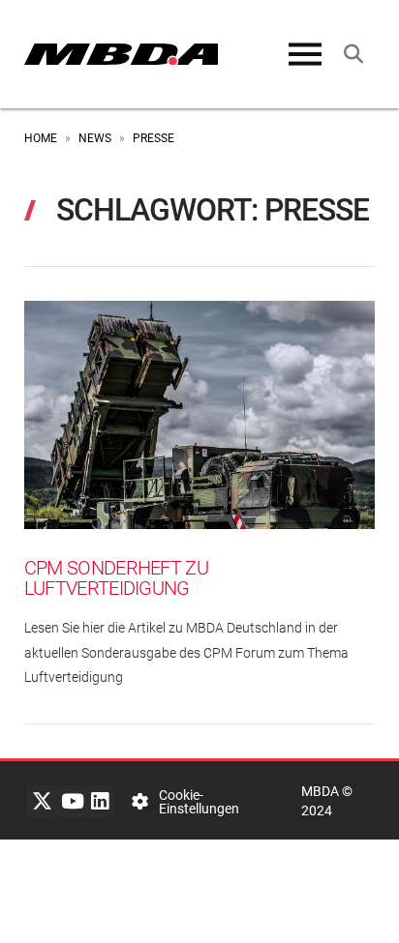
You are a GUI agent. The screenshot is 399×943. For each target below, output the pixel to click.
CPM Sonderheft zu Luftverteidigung (116, 579)
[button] (305, 54)
